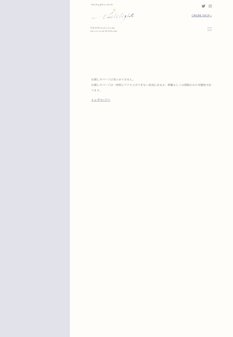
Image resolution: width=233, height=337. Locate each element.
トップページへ (100, 100)
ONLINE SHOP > (202, 15)
